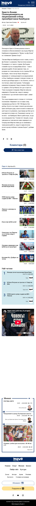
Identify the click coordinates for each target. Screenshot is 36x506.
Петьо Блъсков (22, 407)
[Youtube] (18, 495)
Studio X (22, 504)
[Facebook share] (3, 139)
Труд (27, 278)
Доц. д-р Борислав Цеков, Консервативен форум (15, 420)
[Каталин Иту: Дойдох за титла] (27, 258)
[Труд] (18, 459)
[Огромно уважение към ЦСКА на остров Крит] (27, 246)
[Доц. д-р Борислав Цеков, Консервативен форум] (29, 420)
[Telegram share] (11, 139)
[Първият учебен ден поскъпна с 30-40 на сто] (18, 433)
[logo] (6, 3)
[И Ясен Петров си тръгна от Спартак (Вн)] (27, 174)
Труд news (25, 289)
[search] (29, 2)
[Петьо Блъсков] (29, 407)
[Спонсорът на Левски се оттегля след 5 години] (27, 234)
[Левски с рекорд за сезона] (27, 210)
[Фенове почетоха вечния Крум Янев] (27, 186)
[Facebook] (13, 495)
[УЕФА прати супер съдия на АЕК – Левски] (27, 198)
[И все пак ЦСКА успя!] (27, 222)
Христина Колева (11, 22)
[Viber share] (7, 139)
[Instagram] (23, 495)
